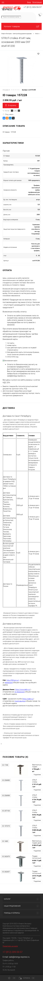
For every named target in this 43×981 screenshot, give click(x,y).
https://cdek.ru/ (28, 699)
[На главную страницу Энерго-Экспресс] (11, 8)
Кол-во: (7, 110)
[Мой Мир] (10, 118)
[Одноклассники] (7, 118)
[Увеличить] (21, 70)
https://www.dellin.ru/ (22, 689)
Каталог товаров (12, 26)
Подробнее (37, 774)
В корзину (12, 105)
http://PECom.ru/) (13, 680)
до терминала (19, 692)
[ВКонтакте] (4, 118)
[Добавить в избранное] (38, 54)
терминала (9, 682)
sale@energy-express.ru (19, 957)
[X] (13, 118)
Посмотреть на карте (10, 946)
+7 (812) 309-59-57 (33, 7)
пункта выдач (19, 701)
